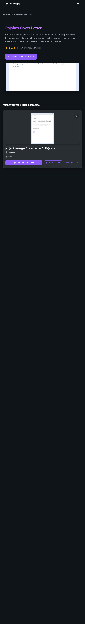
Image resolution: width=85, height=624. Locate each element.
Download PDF (54, 163)
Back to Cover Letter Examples (19, 14)
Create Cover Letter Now (22, 56)
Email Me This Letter (25, 163)
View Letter (70, 163)
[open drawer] (78, 3)
